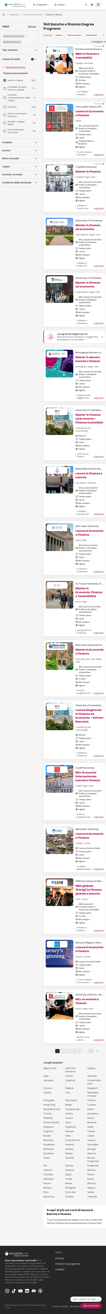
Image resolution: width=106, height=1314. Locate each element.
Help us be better (91, 1305)
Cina (67, 1092)
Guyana (91, 1140)
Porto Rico (70, 1192)
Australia (92, 1075)
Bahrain (91, 1170)
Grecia (90, 1117)
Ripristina (32, 26)
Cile (45, 1165)
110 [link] (91, 1051)
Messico (91, 1183)
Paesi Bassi (71, 1100)
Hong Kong (49, 1104)
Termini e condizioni (60, 1306)
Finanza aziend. (74, 35)
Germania (48, 1080)
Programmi (41, 4)
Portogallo (48, 1100)
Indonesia (48, 1178)
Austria (69, 1117)
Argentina (70, 1126)
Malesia (69, 1088)
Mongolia (70, 1187)
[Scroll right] (103, 35)
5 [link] (79, 1051)
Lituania (91, 1104)
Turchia (47, 1113)
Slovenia (69, 1157)
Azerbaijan (92, 1144)
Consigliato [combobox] (97, 41)
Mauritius (48, 1140)
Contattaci (59, 1269)
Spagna (91, 1068)
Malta (90, 1126)
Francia (69, 1075)
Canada (47, 1092)
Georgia (91, 1148)
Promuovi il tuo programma (67, 1263)
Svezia (90, 1109)
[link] (54, 14)
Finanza (58, 35)
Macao (68, 1183)
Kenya (90, 1178)
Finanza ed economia (15, 67)
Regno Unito (49, 1068)
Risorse (61, 4)
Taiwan (91, 1131)
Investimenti (91, 35)
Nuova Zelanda (51, 1122)
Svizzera (47, 1088)
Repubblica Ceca (51, 1109)
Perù (45, 1192)
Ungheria (48, 1131)
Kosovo (47, 1183)
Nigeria (91, 1187)
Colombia (48, 1174)
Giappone (48, 1126)
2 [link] (62, 1051)
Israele (68, 1178)
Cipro (68, 1122)
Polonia (91, 1100)
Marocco (91, 1153)
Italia (45, 1075)
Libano (91, 1135)
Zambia (69, 1113)
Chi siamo (59, 1258)
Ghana (90, 1174)
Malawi (69, 1153)
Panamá (69, 1144)
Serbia (90, 1192)
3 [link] (68, 1051)
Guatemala (93, 1165)
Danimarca (93, 1113)
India (67, 1135)
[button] (13, 36)
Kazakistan (49, 1144)
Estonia (69, 1165)
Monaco (47, 1187)
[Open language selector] (91, 4)
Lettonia (47, 1170)
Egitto (68, 1174)
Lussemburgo (72, 1109)
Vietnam (69, 1131)
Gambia (69, 1148)
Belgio (68, 1104)
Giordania (48, 1153)
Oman (46, 1157)
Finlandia (48, 1117)
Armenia (69, 1170)
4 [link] (74, 1051)
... (85, 1051)
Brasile (47, 1135)
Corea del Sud (72, 1140)
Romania (91, 1122)
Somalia (69, 1196)
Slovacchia (48, 1196)
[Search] (85, 4)
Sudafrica (70, 1080)
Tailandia (92, 1196)
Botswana (48, 1148)
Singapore (92, 1088)
